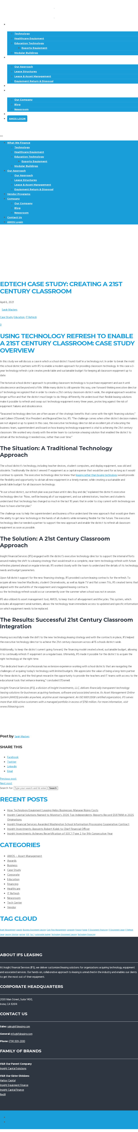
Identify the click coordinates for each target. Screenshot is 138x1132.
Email (10, 771)
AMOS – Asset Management (24, 856)
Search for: (6, 788)
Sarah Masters (9, 310)
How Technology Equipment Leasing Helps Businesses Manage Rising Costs (52, 810)
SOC (27, 934)
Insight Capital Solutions (13, 1069)
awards (19, 930)
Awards (12, 861)
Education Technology (29, 43)
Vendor (11, 907)
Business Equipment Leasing (34, 930)
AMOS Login (17, 118)
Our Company (23, 99)
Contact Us (19, 114)
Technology (22, 33)
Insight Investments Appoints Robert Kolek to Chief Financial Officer (48, 829)
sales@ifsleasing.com (18, 1027)
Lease (2, 934)
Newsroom (21, 212)
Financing (12, 884)
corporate (71, 930)
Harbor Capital (7, 1081)
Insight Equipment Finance (14, 1085)
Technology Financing (86, 934)
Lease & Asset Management (32, 76)
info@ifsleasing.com (22, 1034)
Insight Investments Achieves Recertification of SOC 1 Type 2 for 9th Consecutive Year (60, 833)
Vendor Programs (18, 194)
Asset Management (8, 930)
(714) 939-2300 (17, 1041)
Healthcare (13, 889)
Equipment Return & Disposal (33, 189)
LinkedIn (12, 767)
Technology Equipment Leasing (64, 934)
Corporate (13, 875)
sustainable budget (43, 934)
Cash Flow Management (56, 930)
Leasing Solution (12, 934)
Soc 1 (32, 934)
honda (84, 930)
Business (12, 865)
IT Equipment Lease (117, 930)
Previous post (8, 779)
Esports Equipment (34, 47)
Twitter (11, 762)
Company (17, 90)
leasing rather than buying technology (96, 475)
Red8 (3, 1095)
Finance (78, 930)
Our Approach (21, 57)
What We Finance (23, 24)
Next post (6, 783)
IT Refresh (31, 317)
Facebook (13, 757)
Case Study (6, 317)
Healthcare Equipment (29, 38)
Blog (17, 104)
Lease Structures (25, 71)
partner (22, 934)
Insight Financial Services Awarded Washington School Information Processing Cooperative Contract (68, 824)
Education (19, 317)
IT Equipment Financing (98, 930)
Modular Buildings (26, 166)
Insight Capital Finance (12, 1090)
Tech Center (14, 903)
